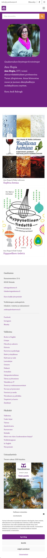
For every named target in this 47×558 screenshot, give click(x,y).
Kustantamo (8, 430)
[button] (44, 514)
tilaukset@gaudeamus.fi (12, 291)
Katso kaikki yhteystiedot (13, 297)
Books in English (10, 337)
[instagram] (44, 2)
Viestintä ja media (10, 392)
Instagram (7, 321)
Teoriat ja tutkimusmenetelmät (15, 385)
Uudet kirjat (8, 419)
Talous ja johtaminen (11, 379)
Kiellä (23, 543)
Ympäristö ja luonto (11, 399)
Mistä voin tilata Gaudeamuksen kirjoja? (18, 437)
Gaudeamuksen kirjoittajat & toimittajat (22, 61)
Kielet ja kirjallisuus (11, 354)
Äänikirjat (7, 403)
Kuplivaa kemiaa (11, 182)
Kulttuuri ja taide (10, 358)
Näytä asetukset (23, 549)
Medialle (7, 433)
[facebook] (39, 2)
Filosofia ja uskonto (11, 344)
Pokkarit (7, 368)
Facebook (7, 317)
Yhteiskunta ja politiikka (12, 396)
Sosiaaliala (7, 372)
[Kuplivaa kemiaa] (23, 146)
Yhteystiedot (8, 447)
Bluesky (6, 325)
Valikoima (7, 416)
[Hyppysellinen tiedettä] (23, 219)
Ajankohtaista (9, 426)
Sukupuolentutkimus (11, 375)
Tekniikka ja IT (9, 382)
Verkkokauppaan (10, 440)
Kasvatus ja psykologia (12, 351)
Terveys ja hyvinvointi (12, 389)
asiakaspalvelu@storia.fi (12, 310)
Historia (7, 347)
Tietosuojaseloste (23, 554)
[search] (42, 16)
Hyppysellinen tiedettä (14, 253)
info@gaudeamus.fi (9, 2)
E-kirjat (6, 341)
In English (7, 443)
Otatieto (7, 365)
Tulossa (6, 423)
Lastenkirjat (8, 361)
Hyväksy (23, 537)
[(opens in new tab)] (23, 487)
